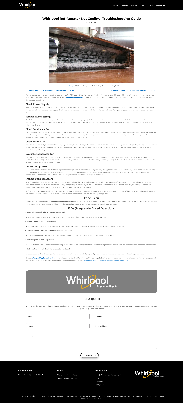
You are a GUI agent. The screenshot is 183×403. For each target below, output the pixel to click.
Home (115, 5)
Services (134, 5)
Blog (151, 5)
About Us (124, 5)
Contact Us (160, 5)
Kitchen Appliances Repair (67, 375)
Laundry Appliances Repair (68, 378)
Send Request (89, 355)
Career (144, 5)
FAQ (97, 378)
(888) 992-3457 (102, 385)
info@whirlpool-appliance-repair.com (110, 375)
